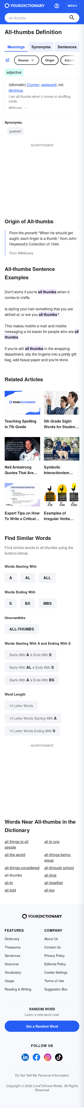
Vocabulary (13, 972)
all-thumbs (21, 629)
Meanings (16, 46)
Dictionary (12, 938)
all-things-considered (22, 867)
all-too (49, 890)
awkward (48, 84)
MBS (47, 603)
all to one (52, 841)
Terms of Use (54, 980)
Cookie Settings (55, 972)
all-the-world (15, 854)
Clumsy (33, 84)
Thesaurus (13, 947)
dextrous (16, 90)
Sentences (67, 46)
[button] (57, 5)
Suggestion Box (55, 989)
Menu (72, 6)
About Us (51, 938)
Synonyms (41, 46)
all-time (50, 875)
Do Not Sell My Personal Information (42, 1075)
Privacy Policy (54, 955)
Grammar (12, 964)
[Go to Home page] (25, 5)
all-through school (59, 867)
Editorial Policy (55, 964)
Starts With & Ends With (30, 654)
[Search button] (72, 18)
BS (27, 603)
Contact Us (52, 947)
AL (27, 577)
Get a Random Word (42, 1026)
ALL (47, 577)
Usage (9, 980)
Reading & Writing (18, 989)
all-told (10, 890)
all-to (9, 882)
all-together (53, 882)
